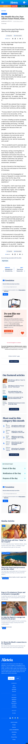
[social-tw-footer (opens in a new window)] (15, 718)
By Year (14, 713)
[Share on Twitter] (17, 38)
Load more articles (14, 409)
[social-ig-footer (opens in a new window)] (17, 718)
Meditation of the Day (12, 473)
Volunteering (5, 578)
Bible (4, 526)
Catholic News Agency (18, 21)
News (14, 685)
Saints (4, 628)
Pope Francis (5, 260)
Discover (14, 691)
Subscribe (5, 6)
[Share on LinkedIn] (15, 38)
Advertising (14, 707)
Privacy (14, 739)
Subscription (14, 703)
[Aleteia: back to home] (14, 2)
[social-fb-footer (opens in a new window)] (12, 718)
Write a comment (14, 361)
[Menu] (5, 2)
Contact (14, 734)
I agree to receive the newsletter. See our (14, 291)
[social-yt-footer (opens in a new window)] (10, 718)
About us (14, 727)
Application (14, 699)
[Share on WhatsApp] (22, 38)
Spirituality (3, 10)
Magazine (14, 701)
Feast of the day (9, 468)
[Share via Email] (20, 38)
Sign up (5, 294)
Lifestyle (14, 687)
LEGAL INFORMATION (14, 729)
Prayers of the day (10, 478)
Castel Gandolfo (6, 553)
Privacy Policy (14, 737)
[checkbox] (3, 290)
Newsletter (14, 697)
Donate (13, 6)
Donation (14, 705)
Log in (18, 356)
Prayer (4, 603)
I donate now (8, 331)
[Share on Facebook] (12, 38)
